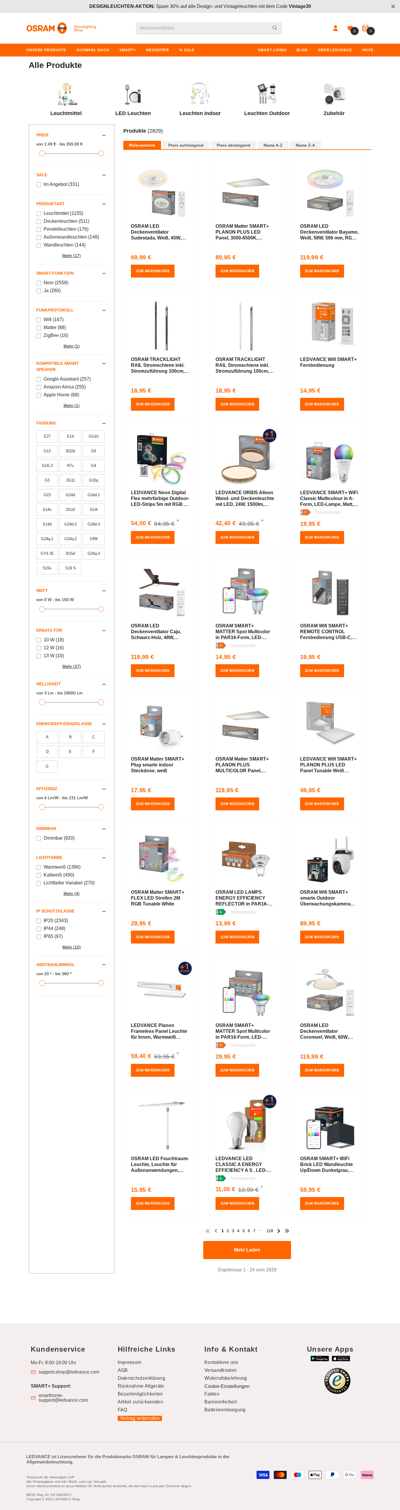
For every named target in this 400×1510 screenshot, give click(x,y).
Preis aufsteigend (186, 145)
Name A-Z (273, 145)
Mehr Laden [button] (247, 1249)
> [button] (278, 1231)
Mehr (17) (71, 255)
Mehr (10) (71, 947)
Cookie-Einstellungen (226, 1386)
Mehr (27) (71, 666)
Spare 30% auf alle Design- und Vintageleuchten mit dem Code (200, 6)
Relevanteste (142, 145)
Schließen (393, 6)
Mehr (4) (72, 893)
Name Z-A (305, 145)
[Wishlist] (350, 28)
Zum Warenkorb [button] (153, 271)
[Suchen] (209, 28)
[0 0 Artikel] (366, 28)
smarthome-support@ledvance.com (63, 1398)
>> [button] (287, 1231)
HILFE (368, 50)
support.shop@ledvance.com (69, 1372)
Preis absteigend (233, 145)
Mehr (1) (72, 346)
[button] (247, 137)
